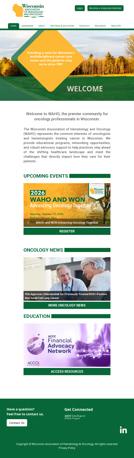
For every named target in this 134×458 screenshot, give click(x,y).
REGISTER (67, 231)
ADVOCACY (84, 25)
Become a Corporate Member (105, 8)
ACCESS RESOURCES (67, 372)
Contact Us (17, 423)
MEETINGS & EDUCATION (62, 25)
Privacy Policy (67, 448)
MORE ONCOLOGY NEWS (67, 305)
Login (80, 8)
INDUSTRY (116, 25)
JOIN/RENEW (27, 25)
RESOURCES (100, 25)
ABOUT (41, 25)
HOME (14, 25)
